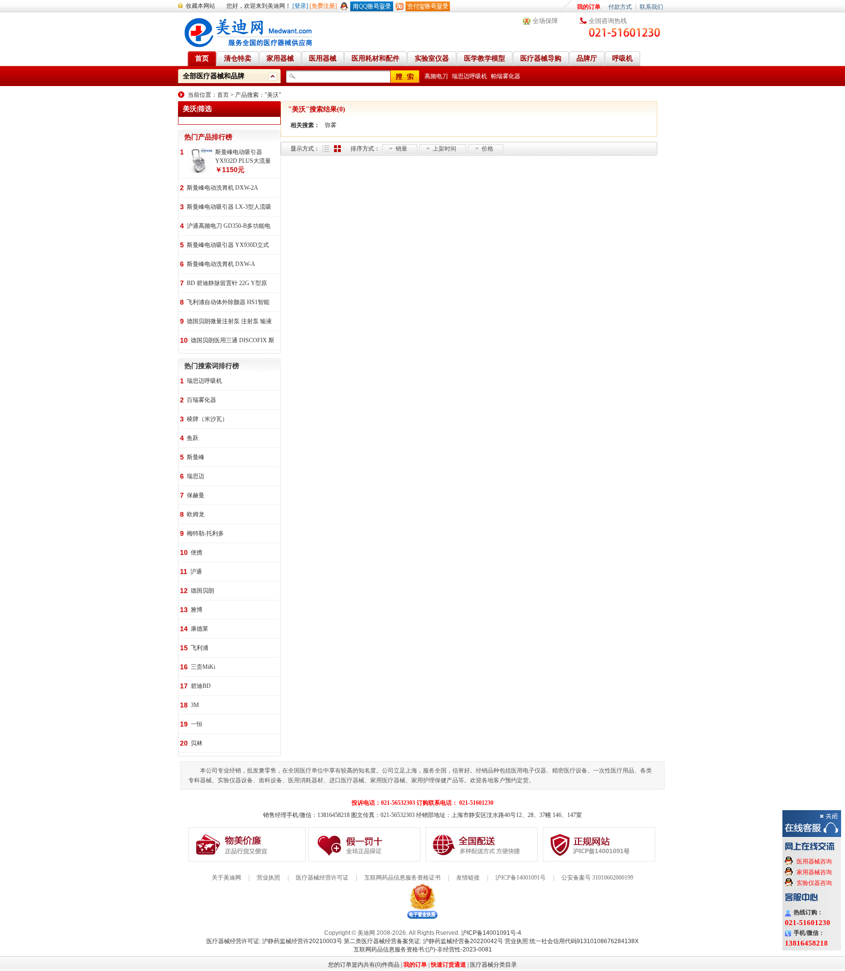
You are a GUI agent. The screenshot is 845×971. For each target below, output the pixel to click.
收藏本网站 (200, 5)
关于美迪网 (226, 877)
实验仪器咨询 (814, 883)
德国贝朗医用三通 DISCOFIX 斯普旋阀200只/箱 (232, 341)
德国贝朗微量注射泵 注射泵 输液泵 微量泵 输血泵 (229, 322)
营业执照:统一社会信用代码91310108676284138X (572, 941)
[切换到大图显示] (337, 148)
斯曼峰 (195, 457)
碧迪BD (201, 686)
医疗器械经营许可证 (322, 877)
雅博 (196, 609)
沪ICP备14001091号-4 (491, 932)
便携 (196, 552)
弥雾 (330, 125)
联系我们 (651, 6)
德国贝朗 (202, 590)
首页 (223, 94)
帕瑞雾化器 (505, 76)
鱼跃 (193, 438)
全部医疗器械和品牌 (214, 76)
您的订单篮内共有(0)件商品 (364, 964)
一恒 (196, 724)
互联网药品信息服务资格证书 (402, 877)
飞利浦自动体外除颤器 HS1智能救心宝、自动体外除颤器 (228, 303)
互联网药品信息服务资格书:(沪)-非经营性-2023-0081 (423, 949)
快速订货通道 (448, 964)
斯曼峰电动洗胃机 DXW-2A (222, 187)
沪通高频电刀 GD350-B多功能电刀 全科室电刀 (228, 226)
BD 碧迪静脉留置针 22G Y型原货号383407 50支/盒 (227, 284)
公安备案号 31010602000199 (597, 877)
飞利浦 (199, 647)
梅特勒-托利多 (205, 533)
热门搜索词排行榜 (211, 366)
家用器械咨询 (814, 872)
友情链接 (468, 877)
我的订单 (588, 6)
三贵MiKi (203, 666)
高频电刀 (436, 76)
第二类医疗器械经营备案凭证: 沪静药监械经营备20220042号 (423, 941)
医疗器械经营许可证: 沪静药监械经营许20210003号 (274, 941)
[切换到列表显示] (325, 148)
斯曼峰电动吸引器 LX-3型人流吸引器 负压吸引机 (229, 207)
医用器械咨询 (814, 861)
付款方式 (620, 6)
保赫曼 (195, 495)
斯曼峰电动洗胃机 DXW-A (221, 264)
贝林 (196, 743)
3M (195, 705)
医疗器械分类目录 (493, 964)
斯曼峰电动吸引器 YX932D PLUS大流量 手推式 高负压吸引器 (243, 157)
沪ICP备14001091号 (520, 877)
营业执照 (268, 877)
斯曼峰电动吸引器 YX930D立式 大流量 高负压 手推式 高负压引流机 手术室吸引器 (228, 246)
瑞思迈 (195, 476)
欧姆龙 (195, 514)
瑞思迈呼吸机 (469, 76)
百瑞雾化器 (201, 400)
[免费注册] (323, 5)
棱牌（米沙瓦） (207, 419)
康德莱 (199, 628)
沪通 (196, 571)
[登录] (300, 5)
